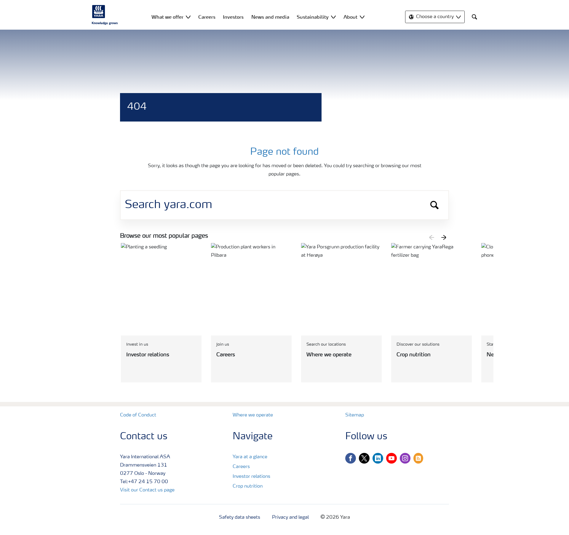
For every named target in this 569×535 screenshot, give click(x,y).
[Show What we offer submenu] (188, 17)
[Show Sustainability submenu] (333, 17)
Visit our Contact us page (147, 490)
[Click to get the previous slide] (431, 237)
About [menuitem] (350, 17)
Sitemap (354, 415)
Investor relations (251, 476)
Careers (241, 466)
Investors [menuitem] (233, 17)
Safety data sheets (239, 517)
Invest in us (137, 344)
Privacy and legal (290, 517)
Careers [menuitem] (206, 17)
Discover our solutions (418, 344)
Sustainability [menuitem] (313, 17)
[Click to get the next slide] (443, 237)
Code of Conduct (138, 415)
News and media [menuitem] (270, 17)
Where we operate (253, 415)
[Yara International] (105, 15)
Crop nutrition (248, 486)
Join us (222, 344)
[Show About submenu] (362, 17)
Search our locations (326, 344)
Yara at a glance (250, 457)
